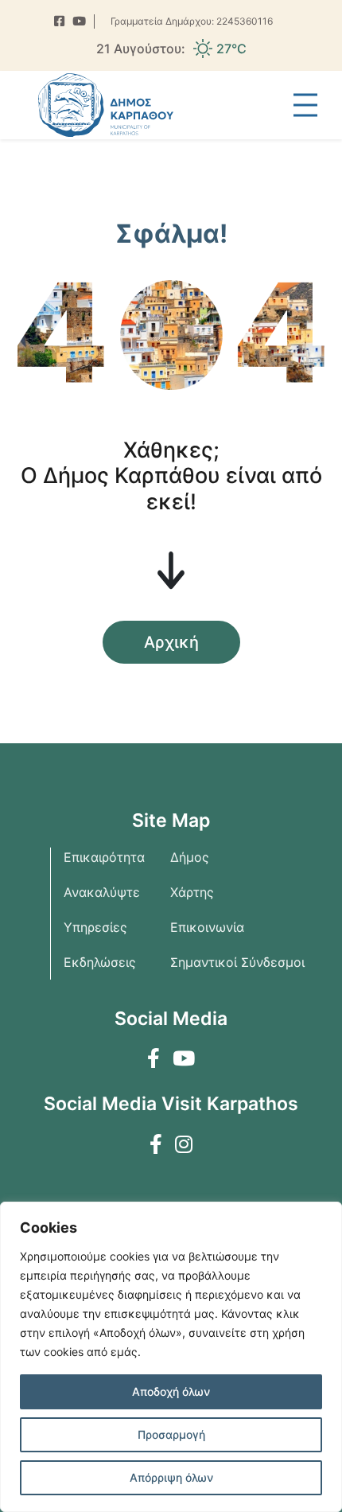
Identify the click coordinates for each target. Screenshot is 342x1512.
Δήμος (189, 857)
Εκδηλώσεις (100, 962)
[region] (171, 1357)
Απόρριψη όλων (171, 1477)
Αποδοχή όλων (171, 1391)
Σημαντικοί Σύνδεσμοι (237, 962)
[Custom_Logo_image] (105, 105)
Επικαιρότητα (104, 857)
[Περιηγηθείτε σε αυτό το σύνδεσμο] (59, 22)
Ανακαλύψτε (102, 892)
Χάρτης (192, 892)
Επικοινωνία (207, 927)
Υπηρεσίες (95, 927)
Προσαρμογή (171, 1434)
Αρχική (171, 642)
